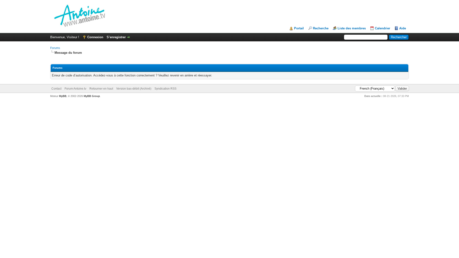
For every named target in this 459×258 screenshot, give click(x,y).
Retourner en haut (101, 88)
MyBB (62, 96)
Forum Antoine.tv (75, 88)
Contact (56, 88)
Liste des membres (352, 28)
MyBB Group (92, 96)
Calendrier (382, 28)
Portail (299, 28)
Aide (402, 28)
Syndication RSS (165, 88)
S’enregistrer (116, 37)
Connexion (95, 37)
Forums (55, 48)
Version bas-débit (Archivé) (133, 88)
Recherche (320, 28)
